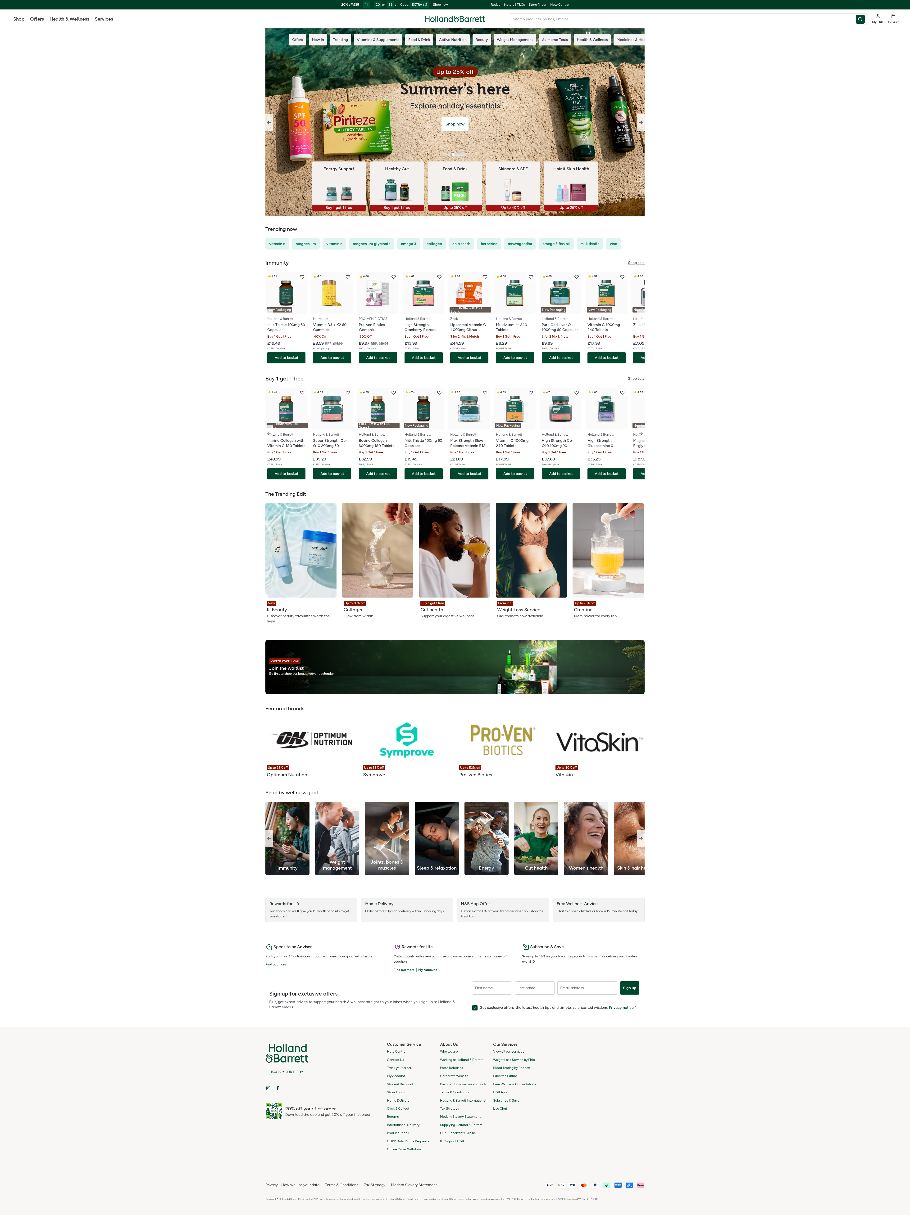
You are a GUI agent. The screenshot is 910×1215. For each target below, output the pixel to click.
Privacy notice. (622, 1007)
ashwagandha (520, 243)
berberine (489, 243)
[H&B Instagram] (268, 1088)
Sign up (629, 988)
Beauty (482, 39)
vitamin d (277, 243)
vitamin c (334, 243)
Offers (37, 19)
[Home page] (455, 19)
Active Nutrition (453, 39)
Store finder (537, 5)
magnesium (306, 243)
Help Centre (559, 5)
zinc (613, 243)
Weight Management (515, 39)
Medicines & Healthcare (637, 39)
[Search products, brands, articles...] (861, 19)
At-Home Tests (555, 39)
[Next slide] (641, 122)
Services (104, 19)
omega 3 (408, 243)
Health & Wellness (69, 19)
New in (318, 39)
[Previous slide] (269, 122)
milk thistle (590, 243)
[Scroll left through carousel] (269, 317)
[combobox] (682, 19)
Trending (340, 39)
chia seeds (461, 243)
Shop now (440, 5)
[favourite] (302, 277)
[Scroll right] (641, 838)
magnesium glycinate (372, 243)
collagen (434, 243)
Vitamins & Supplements (378, 39)
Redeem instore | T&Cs (508, 5)
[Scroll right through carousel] (641, 317)
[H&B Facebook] (278, 1088)
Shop (18, 19)
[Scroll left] (269, 838)
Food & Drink (419, 39)
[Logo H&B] (455, 21)
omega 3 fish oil (556, 243)
